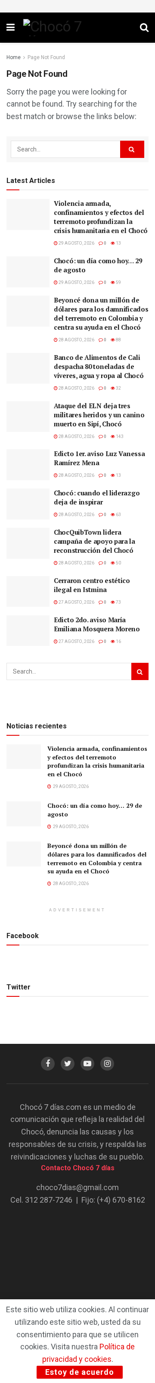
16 (118, 641)
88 (118, 339)
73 (118, 602)
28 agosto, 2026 (76, 339)
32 (118, 388)
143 (119, 436)
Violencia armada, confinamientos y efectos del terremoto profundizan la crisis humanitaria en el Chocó (101, 217)
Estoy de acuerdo (79, 1372)
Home (13, 57)
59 (118, 282)
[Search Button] (132, 149)
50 (118, 563)
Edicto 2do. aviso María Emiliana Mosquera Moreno (97, 624)
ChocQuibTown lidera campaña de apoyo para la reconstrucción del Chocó (94, 541)
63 (118, 514)
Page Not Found (46, 57)
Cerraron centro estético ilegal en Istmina (92, 585)
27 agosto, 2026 (76, 602)
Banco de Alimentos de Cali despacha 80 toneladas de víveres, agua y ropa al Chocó (98, 366)
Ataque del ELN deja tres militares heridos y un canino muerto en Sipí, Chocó (99, 414)
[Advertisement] (77, 1268)
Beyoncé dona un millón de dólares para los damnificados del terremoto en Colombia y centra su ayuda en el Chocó (101, 313)
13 (118, 243)
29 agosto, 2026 (76, 243)
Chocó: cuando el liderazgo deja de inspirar (97, 497)
